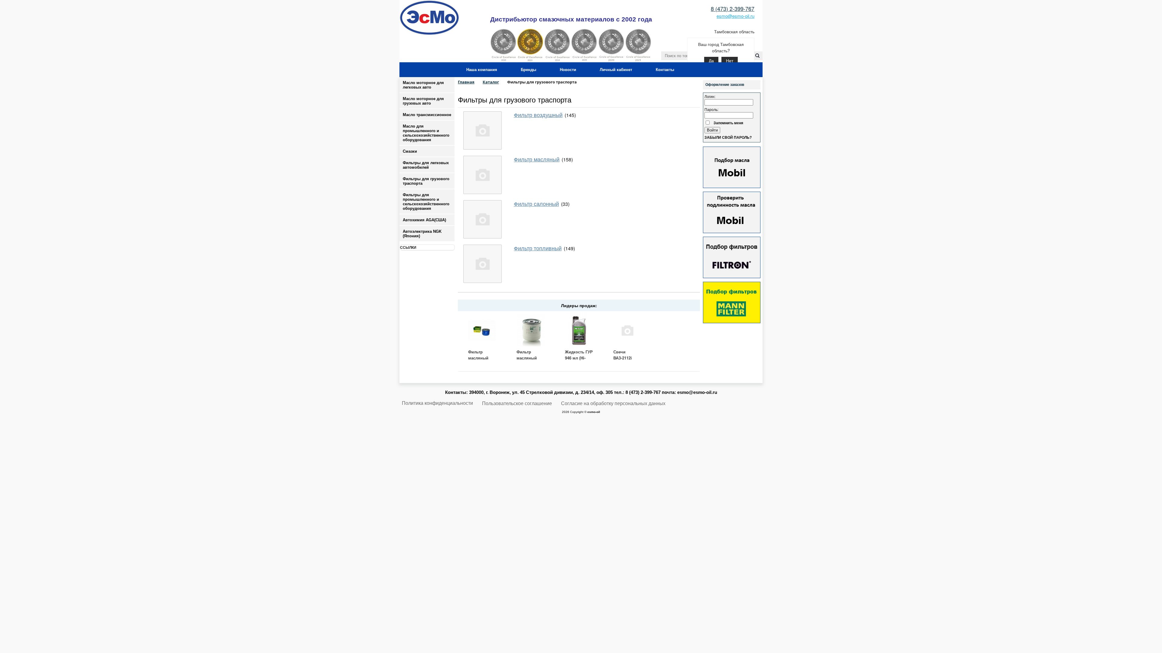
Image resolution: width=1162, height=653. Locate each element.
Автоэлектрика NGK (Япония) (422, 233)
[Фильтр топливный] (482, 264)
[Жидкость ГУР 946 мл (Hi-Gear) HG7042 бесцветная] (579, 330)
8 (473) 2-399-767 (732, 8)
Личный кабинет (616, 69)
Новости (568, 69)
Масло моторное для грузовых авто (423, 101)
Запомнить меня (728, 122)
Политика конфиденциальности (437, 403)
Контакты (665, 69)
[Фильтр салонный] (482, 219)
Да (711, 60)
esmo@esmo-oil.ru (735, 16)
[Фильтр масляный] (482, 175)
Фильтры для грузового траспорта (514, 99)
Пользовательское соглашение (517, 403)
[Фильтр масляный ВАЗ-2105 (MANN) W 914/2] (482, 330)
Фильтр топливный (538, 248)
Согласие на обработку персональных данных (613, 403)
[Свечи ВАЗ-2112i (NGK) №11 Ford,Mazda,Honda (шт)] (627, 330)
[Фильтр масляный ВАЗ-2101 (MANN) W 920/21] (530, 330)
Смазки (410, 151)
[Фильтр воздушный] (482, 130)
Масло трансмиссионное (427, 114)
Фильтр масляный (537, 159)
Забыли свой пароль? (728, 137)
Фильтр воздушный (538, 115)
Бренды (528, 69)
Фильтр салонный (536, 203)
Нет (729, 60)
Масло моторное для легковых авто (423, 84)
